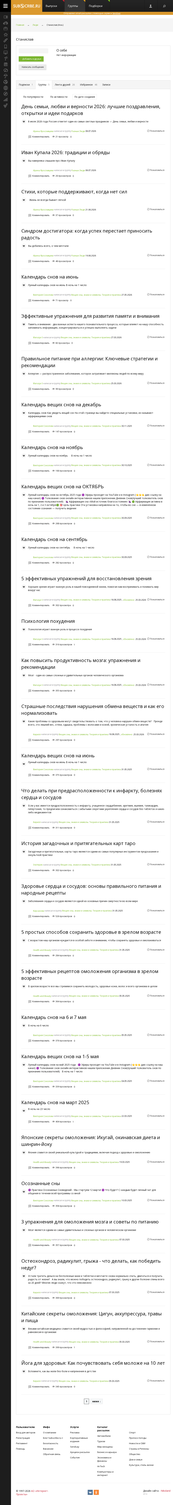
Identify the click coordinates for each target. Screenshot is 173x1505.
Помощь (20, 1448)
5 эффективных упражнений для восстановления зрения (86, 578)
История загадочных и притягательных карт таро (78, 843)
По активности (58, 96)
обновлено (128, 599)
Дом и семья (135, 1459)
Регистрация (23, 1437)
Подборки (95, 6)
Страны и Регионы (139, 1448)
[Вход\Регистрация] (151, 6)
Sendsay (74, 1446)
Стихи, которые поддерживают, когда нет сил (74, 191)
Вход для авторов (25, 1432)
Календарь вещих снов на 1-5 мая (60, 1056)
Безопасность (50, 1443)
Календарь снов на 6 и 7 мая (53, 1017)
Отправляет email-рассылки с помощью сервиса (92, 13)
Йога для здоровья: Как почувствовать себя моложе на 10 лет (93, 1363)
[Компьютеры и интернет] (5, 52)
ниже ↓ (96, 1401)
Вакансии (48, 1448)
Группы (73, 6)
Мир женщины (105, 1446)
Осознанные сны (40, 1183)
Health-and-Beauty (42, 949)
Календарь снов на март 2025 (55, 1102)
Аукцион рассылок (80, 1452)
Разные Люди (78, 131)
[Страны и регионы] (5, 87)
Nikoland (165, 1490)
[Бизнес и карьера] (5, 28)
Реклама (74, 1432)
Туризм (101, 1441)
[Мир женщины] (5, 40)
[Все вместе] (5, 16)
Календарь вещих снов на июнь (58, 755)
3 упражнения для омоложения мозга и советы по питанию (90, 1221)
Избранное (88, 84)
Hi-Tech (101, 1466)
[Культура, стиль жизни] (5, 58)
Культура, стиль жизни (141, 1464)
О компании (49, 1432)
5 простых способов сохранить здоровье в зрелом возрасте (91, 932)
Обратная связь (51, 1454)
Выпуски (51, 6)
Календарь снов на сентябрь (54, 539)
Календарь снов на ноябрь (52, 447)
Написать (32, 67)
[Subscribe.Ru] (26, 6)
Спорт (132, 1432)
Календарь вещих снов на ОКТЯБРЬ (62, 486)
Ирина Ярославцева (43, 131)
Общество (134, 1454)
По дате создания (84, 96)
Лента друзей (65, 84)
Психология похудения (48, 621)
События (75, 1457)
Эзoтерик (38, 864)
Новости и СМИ (137, 1443)
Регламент (22, 1443)
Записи (106, 84)
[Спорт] (5, 82)
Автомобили (104, 1435)
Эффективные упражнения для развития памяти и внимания (90, 316)
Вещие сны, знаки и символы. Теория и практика (96, 294)
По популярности (33, 96)
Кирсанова (38, 910)
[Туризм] (5, 93)
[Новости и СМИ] (5, 64)
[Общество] (5, 70)
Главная (20, 24)
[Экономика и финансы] (5, 99)
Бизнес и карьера (107, 1452)
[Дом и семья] (5, 34)
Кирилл (37, 734)
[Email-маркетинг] (5, 105)
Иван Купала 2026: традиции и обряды (65, 152)
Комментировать (41, 136)
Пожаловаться (157, 130)
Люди (35, 24)
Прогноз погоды (137, 1437)
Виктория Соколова (43, 294)
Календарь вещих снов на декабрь (61, 404)
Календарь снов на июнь (49, 276)
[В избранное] (23, 121)
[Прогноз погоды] (5, 76)
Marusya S (38, 337)
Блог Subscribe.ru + (53, 1437)
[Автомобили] (5, 22)
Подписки (26, 84)
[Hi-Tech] (5, 46)
